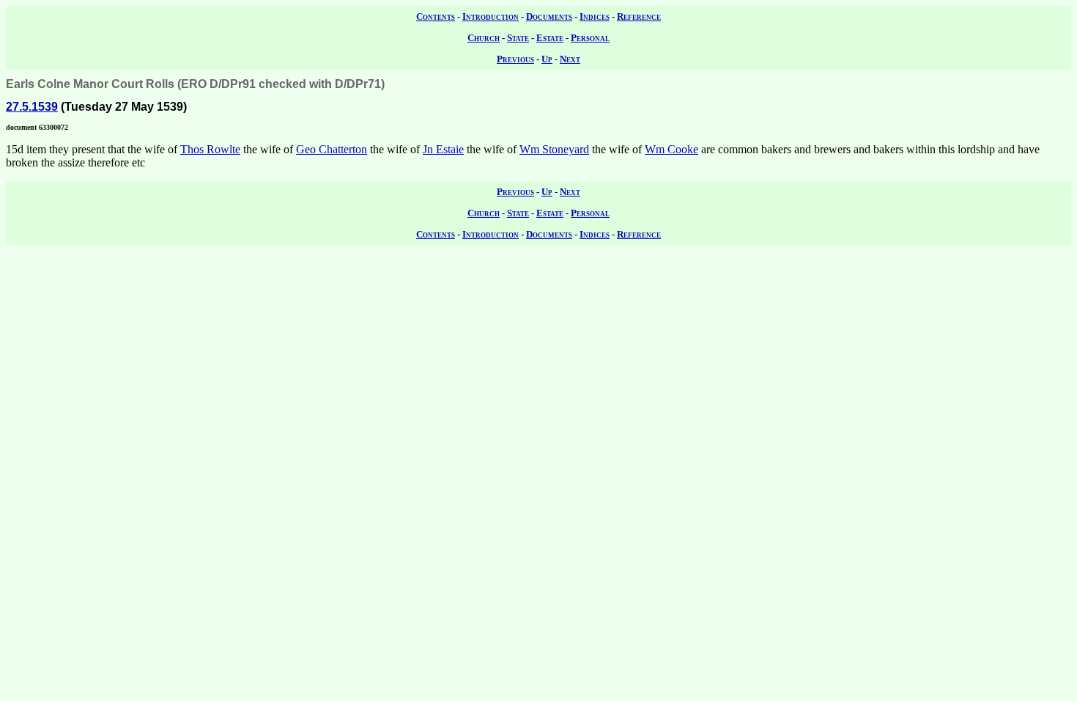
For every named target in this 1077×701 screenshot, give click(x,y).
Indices (595, 16)
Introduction (490, 16)
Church (483, 37)
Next (570, 59)
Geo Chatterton (331, 149)
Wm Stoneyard (554, 149)
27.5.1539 (32, 106)
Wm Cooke (671, 149)
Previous (515, 59)
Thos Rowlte (210, 149)
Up (546, 59)
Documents (549, 16)
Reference (639, 16)
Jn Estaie (443, 149)
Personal (590, 37)
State (518, 37)
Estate (549, 37)
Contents (435, 16)
